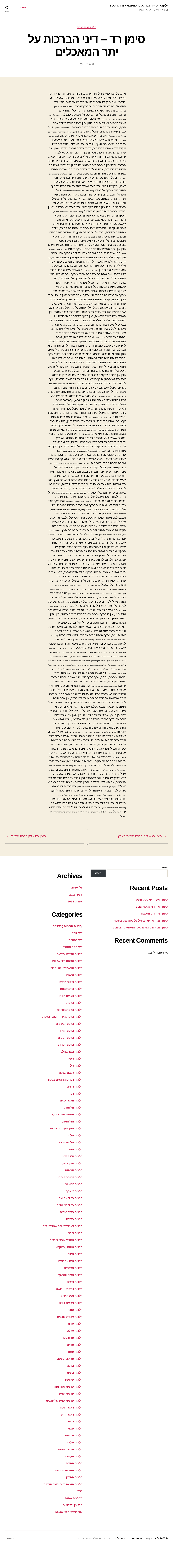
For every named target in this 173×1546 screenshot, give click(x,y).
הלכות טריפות (73, 1170)
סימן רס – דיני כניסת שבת (152, 906)
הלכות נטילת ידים (71, 1295)
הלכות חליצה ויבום (70, 1142)
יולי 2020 (76, 887)
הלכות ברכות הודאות (69, 1009)
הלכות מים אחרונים (70, 1261)
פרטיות (22, 7)
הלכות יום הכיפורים (70, 1177)
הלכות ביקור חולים (70, 981)
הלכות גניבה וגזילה (70, 1072)
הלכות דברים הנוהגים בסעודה (64, 1079)
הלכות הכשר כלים (71, 1100)
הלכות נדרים (74, 1281)
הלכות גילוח (74, 1065)
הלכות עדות (75, 1323)
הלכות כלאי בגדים (71, 1212)
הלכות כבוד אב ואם (70, 1198)
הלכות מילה (75, 1254)
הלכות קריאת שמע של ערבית (64, 1400)
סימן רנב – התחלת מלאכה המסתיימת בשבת (140, 927)
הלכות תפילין (74, 1477)
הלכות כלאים (74, 1219)
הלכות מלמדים (73, 1267)
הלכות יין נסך (74, 1191)
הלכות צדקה (74, 1365)
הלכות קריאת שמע (70, 1393)
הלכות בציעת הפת (70, 995)
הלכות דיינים (74, 1086)
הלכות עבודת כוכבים (69, 1316)
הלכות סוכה (75, 1309)
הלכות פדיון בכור (72, 1337)
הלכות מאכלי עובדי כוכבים (65, 1240)
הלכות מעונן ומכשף (70, 1275)
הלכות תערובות (73, 1456)
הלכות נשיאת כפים (70, 1302)
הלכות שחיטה (73, 1435)
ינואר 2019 (75, 894)
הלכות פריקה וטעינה (69, 1358)
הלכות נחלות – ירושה (69, 1288)
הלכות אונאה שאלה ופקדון (66, 968)
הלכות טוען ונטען (72, 1163)
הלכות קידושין (74, 1379)
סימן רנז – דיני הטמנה (154, 913)
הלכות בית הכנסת (71, 988)
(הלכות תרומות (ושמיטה (67, 926)
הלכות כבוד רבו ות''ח (69, 1205)
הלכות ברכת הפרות (86, 27)
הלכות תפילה (74, 1463)
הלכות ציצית (74, 1372)
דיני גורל (77, 933)
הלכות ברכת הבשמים (69, 1023)
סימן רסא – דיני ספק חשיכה (151, 899)
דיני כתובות (75, 940)
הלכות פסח (75, 1351)
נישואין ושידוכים (72, 1505)
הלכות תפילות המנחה (68, 1470)
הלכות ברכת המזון (71, 1030)
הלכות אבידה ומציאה (69, 954)
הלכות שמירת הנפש (69, 1449)
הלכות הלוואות (73, 1107)
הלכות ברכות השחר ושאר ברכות (62, 1016)
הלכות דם (76, 1093)
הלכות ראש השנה (71, 1407)
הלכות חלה (75, 1135)
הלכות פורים (74, 1344)
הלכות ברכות (74, 1002)
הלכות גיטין (75, 1058)
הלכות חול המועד (71, 1121)
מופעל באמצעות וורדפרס (88, 1538)
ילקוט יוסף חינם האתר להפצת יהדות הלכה (139, 5)
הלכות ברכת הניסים (70, 1037)
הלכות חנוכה (74, 1149)
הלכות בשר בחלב (71, 1051)
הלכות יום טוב (74, 1184)
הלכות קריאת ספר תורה (67, 1386)
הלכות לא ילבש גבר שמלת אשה (62, 1226)
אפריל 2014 (75, 901)
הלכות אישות (74, 974)
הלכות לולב (75, 1233)
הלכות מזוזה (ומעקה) (69, 1247)
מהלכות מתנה (73, 1498)
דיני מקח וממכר (72, 947)
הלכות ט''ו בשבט (72, 1156)
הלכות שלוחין (74, 1442)
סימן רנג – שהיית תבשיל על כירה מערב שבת (141, 920)
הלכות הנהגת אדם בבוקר (66, 1114)
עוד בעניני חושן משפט (68, 1512)
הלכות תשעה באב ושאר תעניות (63, 1484)
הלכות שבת (75, 1428)
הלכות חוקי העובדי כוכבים (66, 1128)
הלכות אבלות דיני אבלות (67, 960)
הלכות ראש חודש (71, 1414)
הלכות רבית (75, 1421)
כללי (79, 1491)
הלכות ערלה (74, 1330)
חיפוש (165, 867)
